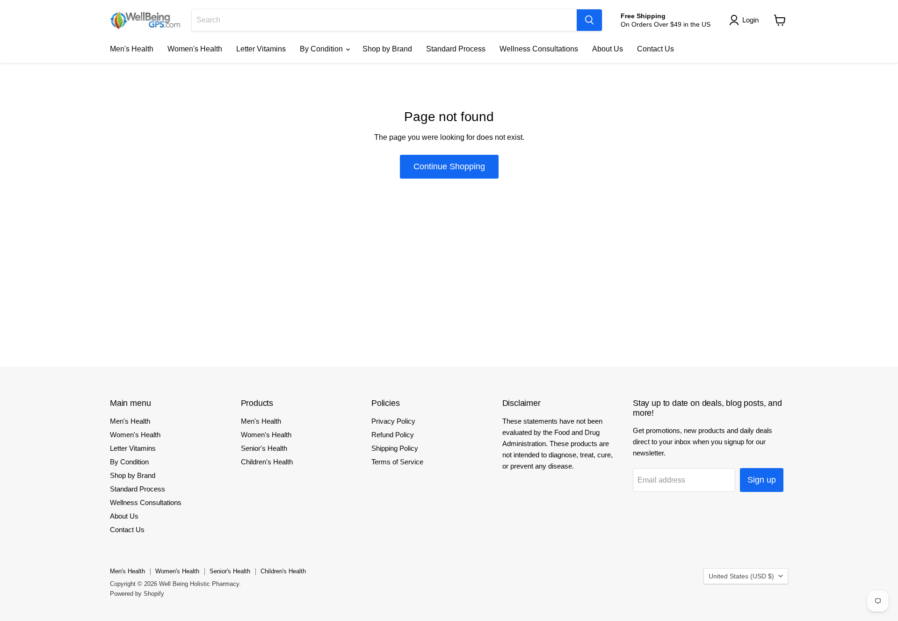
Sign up (761, 479)
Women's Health (194, 49)
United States (741, 576)
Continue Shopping (449, 166)
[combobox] (384, 20)
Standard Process (455, 49)
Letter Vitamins (261, 49)
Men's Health (131, 49)
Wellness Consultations (539, 49)
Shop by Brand (387, 49)
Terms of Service (397, 462)
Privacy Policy (393, 421)
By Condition (322, 49)
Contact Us (655, 49)
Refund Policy (392, 435)
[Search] (589, 20)
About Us (607, 49)
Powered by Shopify (137, 593)
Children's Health (267, 462)
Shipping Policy (394, 448)
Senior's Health (264, 448)
